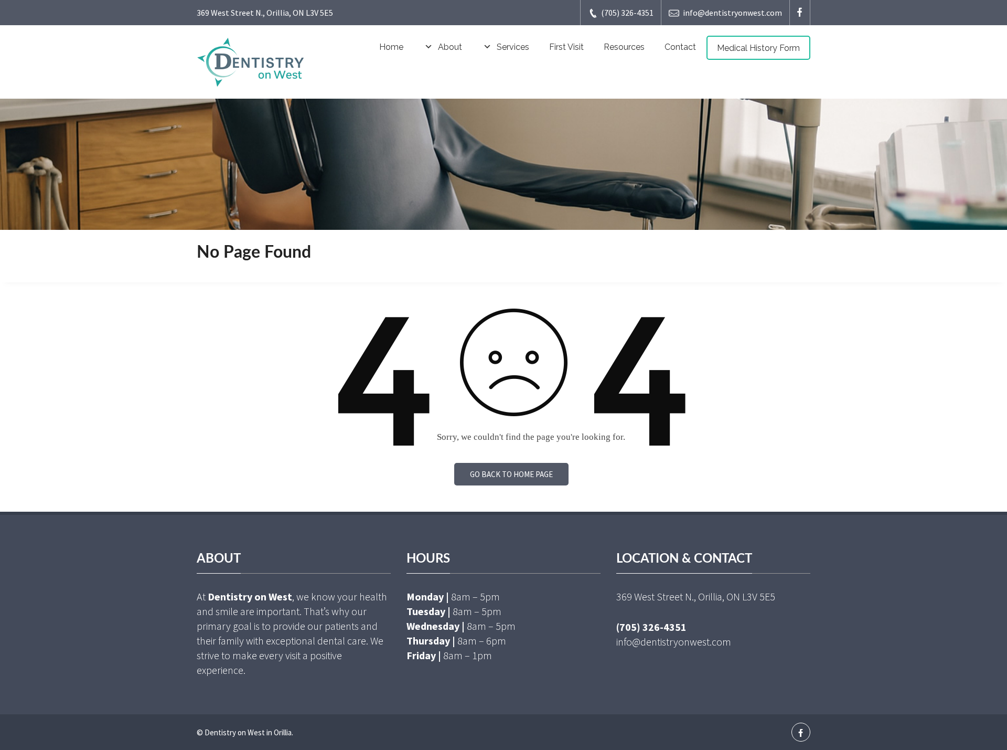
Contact (680, 47)
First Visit (566, 47)
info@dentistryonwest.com (732, 12)
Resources (624, 47)
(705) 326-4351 (627, 12)
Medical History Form (758, 48)
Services (513, 47)
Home (391, 47)
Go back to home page (511, 474)
